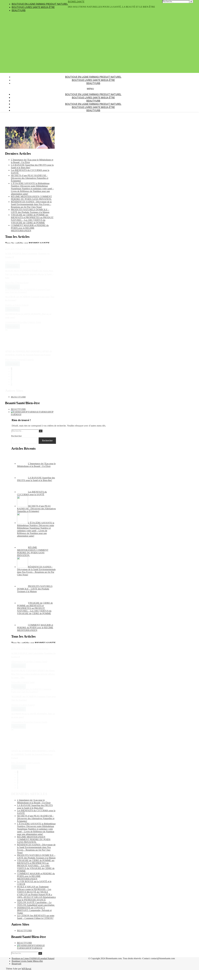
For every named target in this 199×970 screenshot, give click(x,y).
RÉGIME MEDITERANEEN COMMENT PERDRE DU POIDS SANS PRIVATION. (31, 197)
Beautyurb (18, 10)
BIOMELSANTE (76, 1)
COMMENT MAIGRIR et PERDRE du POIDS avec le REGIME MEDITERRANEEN (30, 228)
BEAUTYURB (18, 397)
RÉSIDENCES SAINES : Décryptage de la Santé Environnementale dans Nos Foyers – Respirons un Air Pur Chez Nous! (31, 204)
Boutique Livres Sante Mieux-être (33, 7)
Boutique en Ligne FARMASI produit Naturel (40, 4)
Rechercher (16, 436)
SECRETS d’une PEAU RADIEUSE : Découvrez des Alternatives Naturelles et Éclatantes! (29, 178)
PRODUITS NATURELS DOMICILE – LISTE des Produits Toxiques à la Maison (30, 210)
